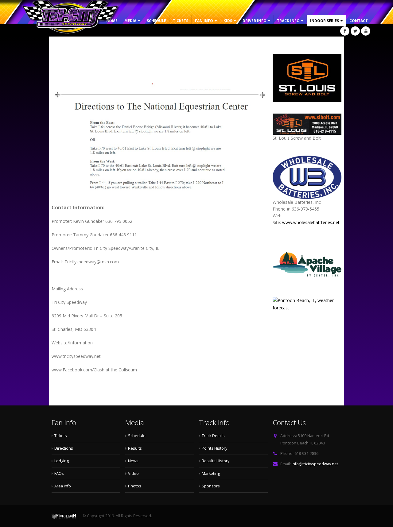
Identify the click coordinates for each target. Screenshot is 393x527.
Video (133, 473)
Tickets (180, 20)
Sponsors (211, 486)
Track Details (213, 435)
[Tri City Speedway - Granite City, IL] (71, 18)
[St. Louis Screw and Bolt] (307, 78)
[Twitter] (355, 31)
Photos (134, 486)
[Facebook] (344, 31)
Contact (358, 20)
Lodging (61, 460)
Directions (63, 448)
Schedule (156, 20)
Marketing (211, 473)
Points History (214, 448)
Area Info (62, 486)
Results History (215, 460)
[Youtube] (365, 31)
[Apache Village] (307, 265)
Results (135, 448)
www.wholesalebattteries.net (311, 222)
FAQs (59, 473)
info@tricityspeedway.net (315, 464)
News (133, 460)
